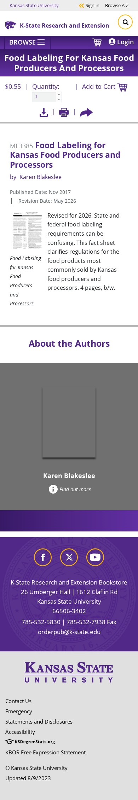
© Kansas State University (36, 767)
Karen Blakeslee (40, 177)
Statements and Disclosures (39, 721)
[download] (44, 112)
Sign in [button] (89, 5)
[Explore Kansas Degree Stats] (30, 742)
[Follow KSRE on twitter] (69, 557)
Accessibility (20, 731)
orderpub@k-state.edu (69, 632)
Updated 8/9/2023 (28, 778)
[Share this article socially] (86, 112)
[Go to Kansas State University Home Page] (69, 672)
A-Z (116, 5)
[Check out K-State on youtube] (95, 557)
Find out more (75, 489)
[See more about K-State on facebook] (42, 557)
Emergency (18, 711)
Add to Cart (99, 86)
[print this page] (64, 112)
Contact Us (18, 700)
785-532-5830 (41, 622)
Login (124, 42)
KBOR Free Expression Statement (45, 752)
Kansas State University (34, 5)
